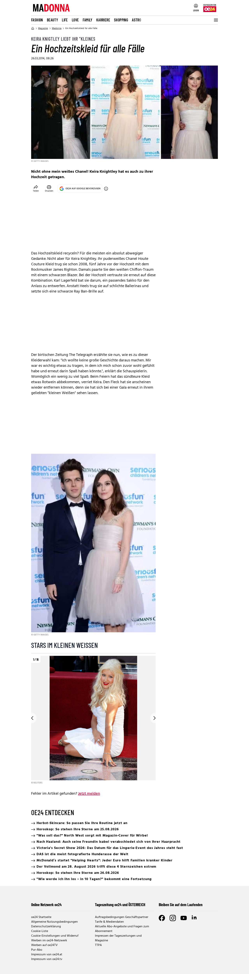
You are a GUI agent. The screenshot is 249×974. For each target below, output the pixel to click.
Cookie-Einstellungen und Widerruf (54, 935)
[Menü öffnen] (215, 20)
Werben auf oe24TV (44, 945)
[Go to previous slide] (31, 718)
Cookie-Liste (39, 931)
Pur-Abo (36, 949)
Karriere (103, 20)
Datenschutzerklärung (46, 926)
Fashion (37, 20)
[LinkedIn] (194, 918)
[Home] (32, 28)
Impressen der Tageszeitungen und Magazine (118, 938)
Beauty (52, 20)
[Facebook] (162, 918)
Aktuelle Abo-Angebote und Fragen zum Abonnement (122, 929)
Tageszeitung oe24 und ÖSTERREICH (120, 904)
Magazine (43, 28)
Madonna (56, 28)
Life (65, 20)
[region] (93, 720)
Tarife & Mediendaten (109, 921)
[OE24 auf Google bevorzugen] (106, 188)
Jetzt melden (89, 793)
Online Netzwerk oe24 (46, 904)
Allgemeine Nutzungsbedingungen (54, 921)
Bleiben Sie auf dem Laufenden (181, 904)
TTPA (98, 945)
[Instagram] (173, 918)
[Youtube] (184, 918)
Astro (136, 20)
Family (87, 20)
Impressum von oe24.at (46, 954)
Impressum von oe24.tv (46, 959)
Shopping (121, 20)
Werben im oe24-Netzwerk (49, 940)
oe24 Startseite (41, 917)
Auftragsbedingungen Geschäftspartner (121, 917)
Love (75, 20)
